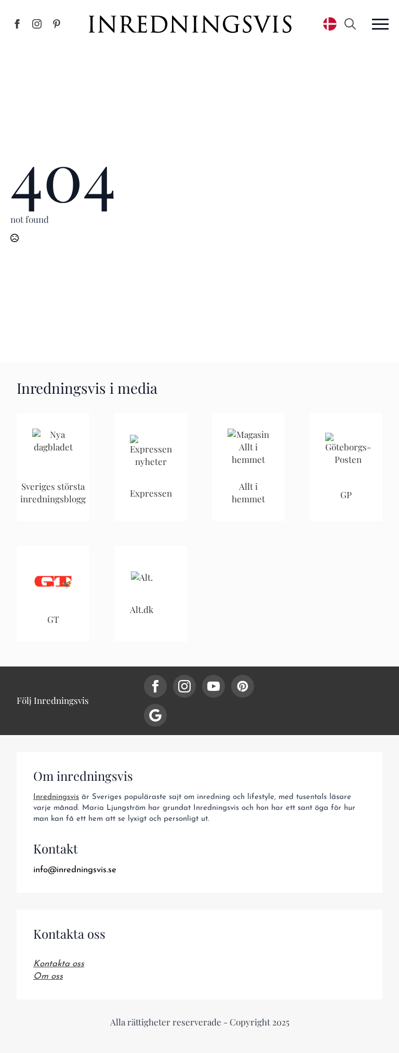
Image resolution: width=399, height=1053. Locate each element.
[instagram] (184, 686)
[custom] (242, 686)
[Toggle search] (350, 23)
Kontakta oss (58, 963)
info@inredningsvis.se (74, 869)
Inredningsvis (56, 797)
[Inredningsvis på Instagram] (37, 24)
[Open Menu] (380, 24)
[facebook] (155, 686)
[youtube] (213, 686)
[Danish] (330, 24)
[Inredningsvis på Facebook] (17, 24)
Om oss (48, 976)
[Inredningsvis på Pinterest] (56, 24)
